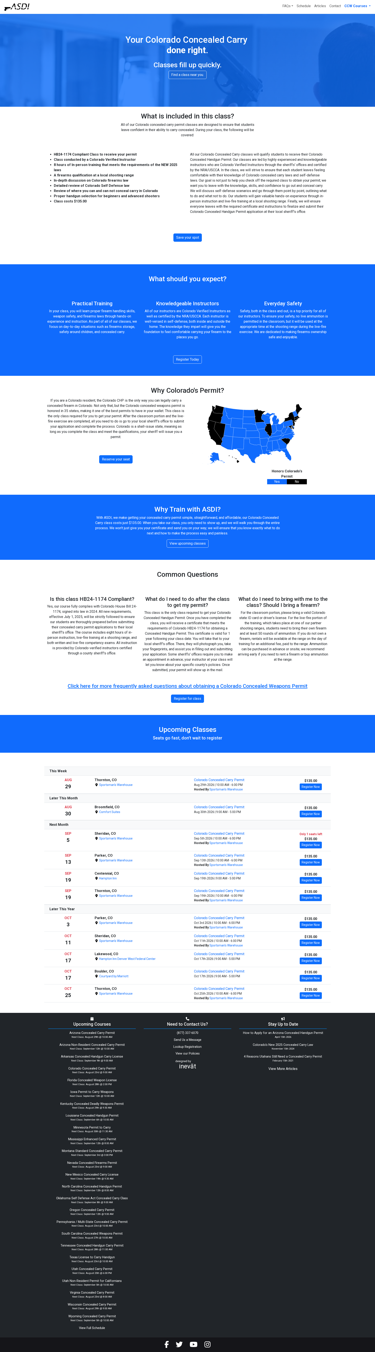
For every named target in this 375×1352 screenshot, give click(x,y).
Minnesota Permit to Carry (92, 1127)
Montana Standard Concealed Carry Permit (92, 1151)
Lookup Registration (187, 1047)
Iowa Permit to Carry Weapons (92, 1092)
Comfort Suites (109, 812)
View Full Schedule (92, 1328)
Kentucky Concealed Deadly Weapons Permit (92, 1104)
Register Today (187, 359)
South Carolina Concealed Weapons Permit (92, 1233)
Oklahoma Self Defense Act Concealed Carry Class (92, 1198)
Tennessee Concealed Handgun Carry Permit (92, 1245)
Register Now (311, 787)
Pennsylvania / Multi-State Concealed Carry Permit (92, 1222)
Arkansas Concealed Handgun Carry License (92, 1056)
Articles (320, 6)
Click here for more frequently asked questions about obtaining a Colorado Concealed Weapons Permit (188, 686)
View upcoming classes (187, 543)
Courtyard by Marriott (113, 976)
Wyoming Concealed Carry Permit (92, 1316)
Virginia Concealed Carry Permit (92, 1293)
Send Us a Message (187, 1040)
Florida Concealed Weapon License (92, 1080)
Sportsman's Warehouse (116, 785)
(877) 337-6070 (187, 1033)
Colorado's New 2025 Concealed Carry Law (283, 1045)
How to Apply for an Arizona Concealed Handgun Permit (283, 1033)
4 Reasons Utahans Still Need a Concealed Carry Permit (283, 1056)
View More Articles (283, 1069)
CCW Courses (356, 6)
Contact (335, 6)
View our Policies (188, 1053)
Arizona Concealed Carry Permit (92, 1033)
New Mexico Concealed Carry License (92, 1174)
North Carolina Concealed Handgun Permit (92, 1186)
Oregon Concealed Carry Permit (92, 1210)
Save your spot (187, 237)
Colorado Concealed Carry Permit (219, 780)
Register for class (187, 699)
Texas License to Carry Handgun (92, 1257)
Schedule (304, 6)
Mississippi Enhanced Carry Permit (92, 1139)
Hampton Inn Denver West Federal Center (127, 959)
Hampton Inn (108, 878)
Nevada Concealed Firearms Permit (92, 1163)
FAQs (286, 6)
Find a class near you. (187, 75)
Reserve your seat (116, 459)
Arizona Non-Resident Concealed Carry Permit (92, 1045)
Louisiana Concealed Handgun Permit (92, 1115)
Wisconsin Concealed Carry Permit (92, 1304)
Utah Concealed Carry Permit (92, 1269)
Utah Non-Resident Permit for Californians (92, 1281)
